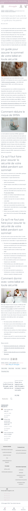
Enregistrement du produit (7, 461)
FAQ (7, 458)
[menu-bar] (3, 6)
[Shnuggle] (13, 6)
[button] (11, 399)
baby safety (4, 368)
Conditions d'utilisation (21, 479)
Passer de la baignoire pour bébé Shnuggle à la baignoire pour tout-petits (19, 386)
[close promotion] (27, 2)
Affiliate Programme (21, 453)
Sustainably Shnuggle (21, 450)
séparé (5, 209)
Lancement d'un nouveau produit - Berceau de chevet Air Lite (13, 2)
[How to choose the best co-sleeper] (2, 432)
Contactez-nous (7, 455)
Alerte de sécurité (7, 452)
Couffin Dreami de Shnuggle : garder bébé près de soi (8, 386)
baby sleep (11, 368)
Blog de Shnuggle (14, 364)
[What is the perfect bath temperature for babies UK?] (2, 419)
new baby (17, 368)
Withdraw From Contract (21, 483)
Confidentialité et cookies (21, 476)
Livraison (21, 470)
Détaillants (7, 469)
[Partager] (11, 359)
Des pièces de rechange (7, 449)
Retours (21, 472)
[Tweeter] (14, 359)
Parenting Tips (5, 371)
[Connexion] (21, 6)
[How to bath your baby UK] (2, 409)
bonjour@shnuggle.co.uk (7, 490)
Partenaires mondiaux (7, 472)
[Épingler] (16, 359)
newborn (24, 368)
